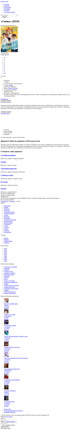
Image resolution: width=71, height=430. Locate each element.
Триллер (6, 227)
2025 (5, 250)
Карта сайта (7, 409)
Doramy (4, 1)
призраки (7, 268)
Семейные (7, 224)
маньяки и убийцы (9, 273)
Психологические (9, 212)
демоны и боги (8, 271)
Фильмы (6, 4)
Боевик (6, 207)
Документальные (9, 213)
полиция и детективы (10, 267)
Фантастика (7, 232)
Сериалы (6, 6)
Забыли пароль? (10, 421)
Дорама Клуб (4, 201)
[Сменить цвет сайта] (1, 17)
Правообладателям (9, 412)
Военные (7, 209)
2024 (5, 251)
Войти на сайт (5, 426)
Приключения (8, 223)
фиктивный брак (9, 274)
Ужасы (6, 229)
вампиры (7, 276)
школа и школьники (10, 293)
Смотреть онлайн (5, 112)
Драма (10, 88)
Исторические (8, 221)
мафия (6, 284)
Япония (6, 239)
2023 (5, 253)
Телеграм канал (5, 113)
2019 (5, 259)
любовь (6, 290)
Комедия (6, 216)
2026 (5, 248)
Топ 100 (6, 10)
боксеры (6, 270)
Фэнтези (15, 88)
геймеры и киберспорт (11, 282)
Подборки (7, 9)
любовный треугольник (11, 288)
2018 (5, 261)
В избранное (4, 99)
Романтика (7, 206)
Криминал (7, 218)
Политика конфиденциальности (13, 410)
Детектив (7, 210)
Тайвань (6, 242)
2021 (5, 256)
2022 (5, 254)
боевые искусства (9, 287)
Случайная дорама (9, 12)
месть (5, 279)
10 (5, 73)
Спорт (6, 226)
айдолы (6, 277)
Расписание (7, 7)
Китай (11, 85)
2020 (5, 258)
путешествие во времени (11, 285)
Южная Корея (8, 241)
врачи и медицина (9, 281)
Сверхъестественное (10, 219)
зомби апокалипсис (10, 291)
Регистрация (8, 416)
